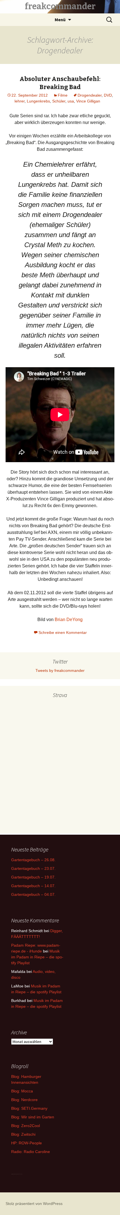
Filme (63, 95)
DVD (108, 95)
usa (71, 101)
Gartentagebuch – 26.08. (33, 860)
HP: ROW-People (26, 1143)
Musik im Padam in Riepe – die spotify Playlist (37, 957)
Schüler (58, 101)
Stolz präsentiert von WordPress (34, 1203)
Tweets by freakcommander (60, 670)
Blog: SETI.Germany (29, 1108)
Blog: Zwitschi (23, 1134)
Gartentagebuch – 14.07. (33, 886)
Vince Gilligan (88, 101)
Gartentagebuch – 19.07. (33, 877)
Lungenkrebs (38, 101)
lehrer (20, 101)
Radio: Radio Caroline (30, 1151)
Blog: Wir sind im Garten (32, 1117)
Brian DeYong (69, 619)
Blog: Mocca (22, 1091)
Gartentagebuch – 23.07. (33, 868)
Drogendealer (90, 95)
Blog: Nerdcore (24, 1099)
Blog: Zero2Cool (25, 1125)
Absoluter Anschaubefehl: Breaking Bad (60, 83)
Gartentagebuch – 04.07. (33, 894)
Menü (60, 19)
